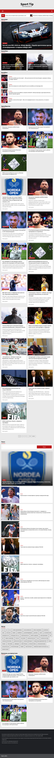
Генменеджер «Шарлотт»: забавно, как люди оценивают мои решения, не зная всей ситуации (13, 66)
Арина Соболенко (37, 630)
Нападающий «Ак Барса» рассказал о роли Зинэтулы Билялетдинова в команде (39, 357)
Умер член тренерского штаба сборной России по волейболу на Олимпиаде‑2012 (26, 78)
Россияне (23, 638)
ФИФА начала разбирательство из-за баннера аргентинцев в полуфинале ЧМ (12, 173)
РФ (2, 638)
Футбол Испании (41, 643)
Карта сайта (4, 756)
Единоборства (5, 123)
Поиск (3, 442)
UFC (6, 630)
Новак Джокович (44, 635)
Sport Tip (27, 4)
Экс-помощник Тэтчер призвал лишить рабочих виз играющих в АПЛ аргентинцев (39, 150)
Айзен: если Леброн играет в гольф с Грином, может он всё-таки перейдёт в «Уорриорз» (40, 326)
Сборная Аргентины (7, 641)
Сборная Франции (28, 641)
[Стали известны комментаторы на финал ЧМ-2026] (40, 378)
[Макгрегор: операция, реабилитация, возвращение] (14, 117)
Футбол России (5, 646)
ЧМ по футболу (28, 646)
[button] (2, 11)
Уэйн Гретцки (24, 643)
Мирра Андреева (34, 635)
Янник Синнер (5, 649)
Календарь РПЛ (5, 635)
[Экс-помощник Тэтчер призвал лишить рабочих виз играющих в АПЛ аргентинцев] (40, 139)
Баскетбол (5, 62)
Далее (33, 436)
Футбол (30, 384)
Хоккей (4, 353)
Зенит (41, 632)
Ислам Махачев (47, 632)
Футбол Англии (32, 643)
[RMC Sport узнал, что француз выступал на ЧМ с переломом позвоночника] (14, 282)
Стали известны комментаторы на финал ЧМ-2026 (39, 389)
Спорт (49, 641)
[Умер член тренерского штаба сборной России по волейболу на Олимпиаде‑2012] (4, 78)
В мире (13, 632)
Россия (17, 638)
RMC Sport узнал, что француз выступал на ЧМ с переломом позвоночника (13, 293)
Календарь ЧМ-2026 (15, 635)
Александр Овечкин (17, 630)
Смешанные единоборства (40, 641)
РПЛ (50, 635)
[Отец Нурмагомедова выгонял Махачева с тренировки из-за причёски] (14, 139)
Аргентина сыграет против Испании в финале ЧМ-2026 (32, 615)
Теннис (4, 193)
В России (8, 632)
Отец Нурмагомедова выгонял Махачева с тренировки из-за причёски (11, 150)
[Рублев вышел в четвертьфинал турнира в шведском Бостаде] (10, 495)
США (38, 638)
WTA (10, 630)
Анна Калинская (27, 630)
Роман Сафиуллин (9, 638)
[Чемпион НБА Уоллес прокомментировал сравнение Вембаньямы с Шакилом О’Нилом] (14, 315)
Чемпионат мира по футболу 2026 (41, 646)
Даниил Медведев (28, 632)
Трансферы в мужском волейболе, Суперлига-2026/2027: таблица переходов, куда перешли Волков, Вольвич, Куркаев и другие (30, 86)
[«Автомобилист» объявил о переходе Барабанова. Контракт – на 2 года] (14, 346)
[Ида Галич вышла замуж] (27, 36)
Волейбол (10, 77)
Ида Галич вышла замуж (11, 47)
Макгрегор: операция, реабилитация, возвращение (38, 198)
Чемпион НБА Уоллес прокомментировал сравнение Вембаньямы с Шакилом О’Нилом (40, 66)
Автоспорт (5, 45)
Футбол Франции (15, 646)
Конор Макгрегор (25, 635)
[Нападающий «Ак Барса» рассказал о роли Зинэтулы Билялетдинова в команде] (40, 346)
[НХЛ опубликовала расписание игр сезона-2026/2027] (14, 378)
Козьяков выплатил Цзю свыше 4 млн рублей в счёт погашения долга (37, 15)
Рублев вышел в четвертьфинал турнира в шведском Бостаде (34, 495)
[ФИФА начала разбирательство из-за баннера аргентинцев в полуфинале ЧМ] (14, 162)
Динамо (36, 632)
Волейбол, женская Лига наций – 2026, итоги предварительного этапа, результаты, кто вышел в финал (29, 93)
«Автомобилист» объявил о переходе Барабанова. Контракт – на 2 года (11, 357)
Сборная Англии (44, 638)
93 (30, 436)
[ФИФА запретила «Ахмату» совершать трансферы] (14, 411)
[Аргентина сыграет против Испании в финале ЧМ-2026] (10, 615)
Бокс (3, 632)
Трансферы (10, 643)
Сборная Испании (17, 641)
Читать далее (5, 208)
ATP (3, 630)
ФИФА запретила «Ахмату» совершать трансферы (12, 422)
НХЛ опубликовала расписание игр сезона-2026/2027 (11, 389)
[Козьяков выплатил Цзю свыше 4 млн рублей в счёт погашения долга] (40, 117)
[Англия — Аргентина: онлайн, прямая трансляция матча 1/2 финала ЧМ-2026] (10, 598)
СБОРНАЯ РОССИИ (31, 638)
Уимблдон (17, 643)
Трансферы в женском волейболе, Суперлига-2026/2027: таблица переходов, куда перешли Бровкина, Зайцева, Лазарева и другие (30, 100)
